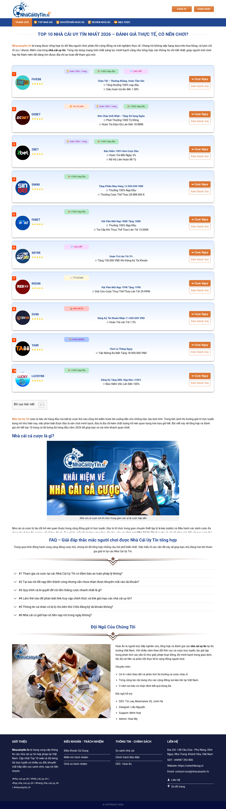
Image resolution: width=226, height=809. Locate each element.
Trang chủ (22, 22)
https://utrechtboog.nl (190, 765)
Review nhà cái (101, 22)
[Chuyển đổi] (15, 573)
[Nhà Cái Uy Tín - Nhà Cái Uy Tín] (32, 9)
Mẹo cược (124, 22)
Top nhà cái (45, 22)
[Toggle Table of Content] (40, 405)
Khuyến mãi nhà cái (72, 22)
